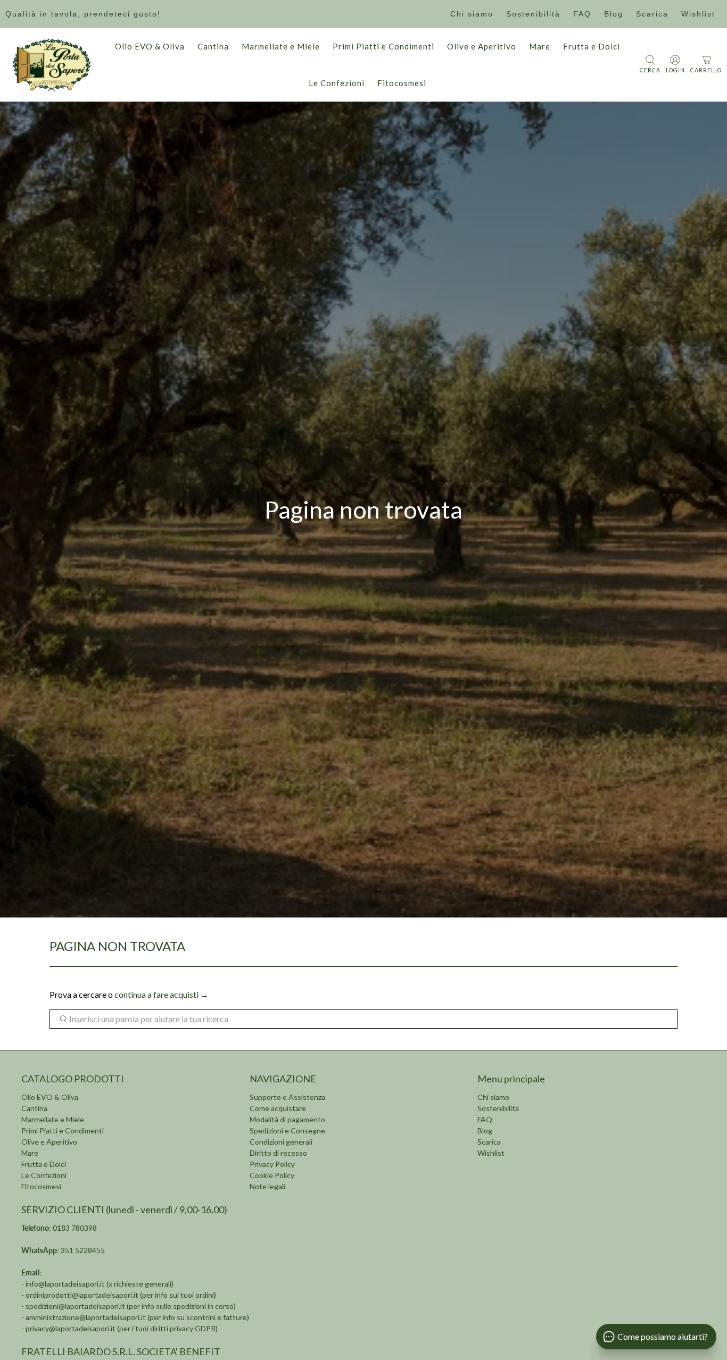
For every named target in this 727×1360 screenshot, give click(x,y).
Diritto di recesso (278, 1152)
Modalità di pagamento (287, 1119)
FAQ (582, 14)
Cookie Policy (272, 1175)
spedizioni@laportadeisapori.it (75, 1306)
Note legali (267, 1186)
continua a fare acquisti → (161, 994)
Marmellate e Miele (281, 46)
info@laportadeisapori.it (65, 1283)
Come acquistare (278, 1108)
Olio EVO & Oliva (150, 46)
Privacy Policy (272, 1164)
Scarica (652, 14)
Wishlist (698, 14)
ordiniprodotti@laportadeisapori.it (82, 1294)
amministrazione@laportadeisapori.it (86, 1317)
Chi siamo (471, 14)
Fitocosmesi (401, 83)
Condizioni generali (281, 1141)
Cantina (213, 46)
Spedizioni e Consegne (287, 1130)
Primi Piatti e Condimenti (383, 46)
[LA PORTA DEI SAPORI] (52, 65)
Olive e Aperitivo (481, 46)
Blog (613, 14)
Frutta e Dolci (591, 46)
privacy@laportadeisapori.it (70, 1328)
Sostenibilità (533, 14)
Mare (539, 46)
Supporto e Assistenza (287, 1097)
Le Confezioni (337, 83)
